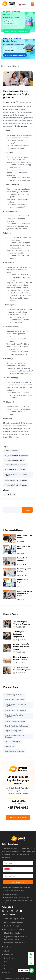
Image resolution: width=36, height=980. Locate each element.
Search (27, 510)
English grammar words (14, 460)
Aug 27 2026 (20, 662)
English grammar (21, 126)
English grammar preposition (16, 455)
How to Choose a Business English (20, 658)
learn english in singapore (14, 751)
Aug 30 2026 (20, 627)
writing (5, 109)
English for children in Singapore (16, 726)
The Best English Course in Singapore (21, 622)
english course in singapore (15, 721)
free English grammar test (15, 469)
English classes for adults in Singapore (15, 705)
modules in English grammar (16, 485)
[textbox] (9, 869)
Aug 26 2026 (20, 673)
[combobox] (18, 869)
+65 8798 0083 (18, 807)
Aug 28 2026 (20, 652)
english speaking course (13, 731)
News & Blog (11, 66)
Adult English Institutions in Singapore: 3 (18, 634)
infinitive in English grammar (16, 480)
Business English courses (14, 695)
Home (3, 66)
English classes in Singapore (15, 710)
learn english (9, 746)
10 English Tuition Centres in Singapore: (22, 668)
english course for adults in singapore (15, 716)
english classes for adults (14, 699)
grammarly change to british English (16, 475)
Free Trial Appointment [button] (14, 55)
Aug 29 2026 (20, 640)
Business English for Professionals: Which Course (21, 646)
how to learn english (12, 742)
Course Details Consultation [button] (16, 31)
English (24, 4)
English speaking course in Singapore (14, 736)
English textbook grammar (15, 465)
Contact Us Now (17, 818)
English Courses (25, 102)
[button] (32, 4)
